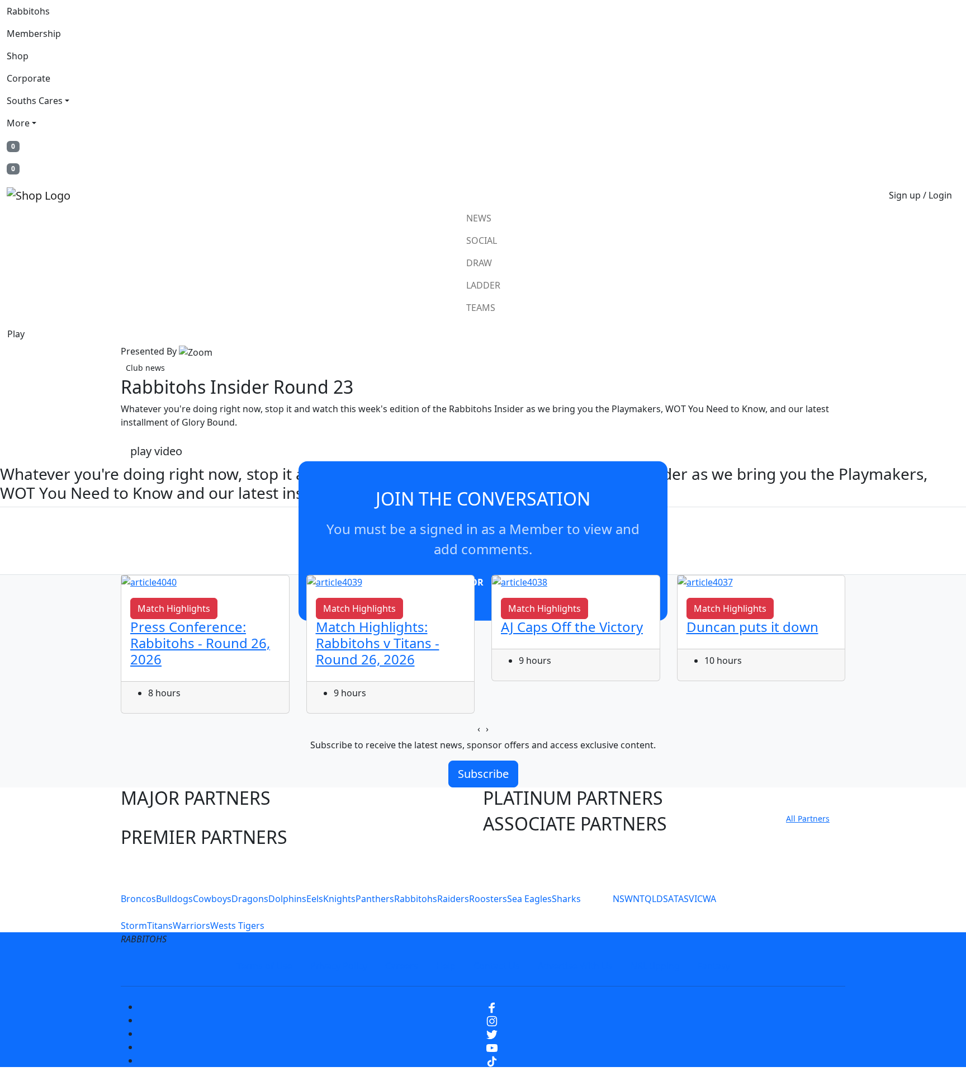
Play (16, 334)
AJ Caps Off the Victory (572, 626)
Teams (480, 307)
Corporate (28, 78)
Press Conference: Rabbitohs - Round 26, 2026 (200, 642)
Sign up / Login (920, 195)
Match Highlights (174, 608)
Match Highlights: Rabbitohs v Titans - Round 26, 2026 (377, 642)
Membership (34, 33)
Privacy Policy (338, 966)
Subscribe (483, 773)
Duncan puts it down (752, 626)
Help (446, 966)
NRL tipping (655, 966)
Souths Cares (35, 101)
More (18, 123)
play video (156, 451)
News (478, 218)
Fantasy (714, 966)
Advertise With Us (575, 966)
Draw (479, 263)
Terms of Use (264, 966)
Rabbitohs (28, 11)
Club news (145, 367)
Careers (401, 966)
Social (481, 240)
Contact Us (496, 966)
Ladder (483, 285)
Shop (18, 56)
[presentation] (478, 728)
